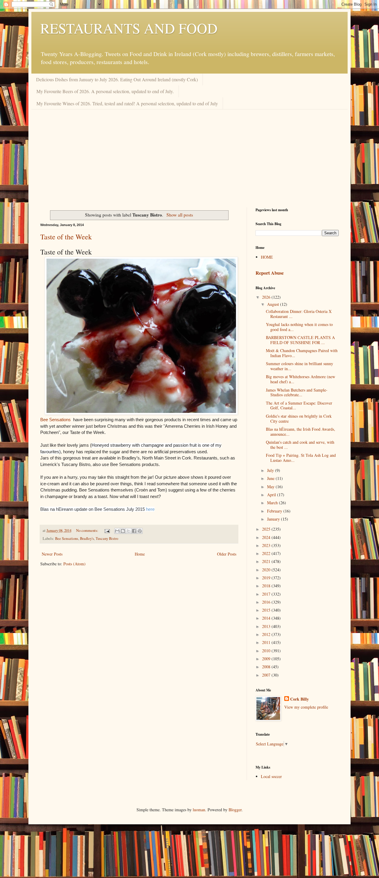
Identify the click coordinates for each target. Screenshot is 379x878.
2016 (267, 602)
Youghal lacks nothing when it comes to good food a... (299, 327)
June (271, 478)
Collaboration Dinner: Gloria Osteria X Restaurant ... (299, 313)
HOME (267, 257)
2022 (267, 553)
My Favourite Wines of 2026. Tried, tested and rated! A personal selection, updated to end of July (127, 103)
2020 (267, 569)
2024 (267, 537)
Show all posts (179, 215)
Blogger (235, 809)
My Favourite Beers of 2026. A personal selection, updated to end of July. (105, 91)
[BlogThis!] (123, 531)
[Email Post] (107, 530)
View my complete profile (306, 707)
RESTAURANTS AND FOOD (129, 27)
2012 (267, 634)
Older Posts (226, 554)
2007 (267, 675)
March (273, 502)
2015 (267, 610)
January (274, 519)
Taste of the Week (66, 236)
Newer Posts (52, 554)
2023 (267, 545)
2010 (267, 650)
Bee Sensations (55, 419)
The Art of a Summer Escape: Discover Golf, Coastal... (299, 405)
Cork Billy (299, 699)
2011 (267, 642)
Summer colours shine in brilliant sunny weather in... (299, 366)
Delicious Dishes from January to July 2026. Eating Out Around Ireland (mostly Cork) (117, 79)
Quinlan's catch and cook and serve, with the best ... (300, 444)
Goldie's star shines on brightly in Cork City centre (299, 418)
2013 (267, 626)
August (273, 304)
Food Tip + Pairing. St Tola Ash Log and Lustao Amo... (301, 457)
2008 (267, 666)
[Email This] (117, 531)
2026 (267, 297)
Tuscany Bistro (107, 538)
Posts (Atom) (74, 564)
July (271, 470)
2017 (267, 594)
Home (140, 554)
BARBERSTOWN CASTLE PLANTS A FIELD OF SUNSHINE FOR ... (300, 340)
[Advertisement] (189, 153)
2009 (267, 658)
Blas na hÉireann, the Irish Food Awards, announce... (300, 431)
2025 (267, 529)
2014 (267, 618)
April (272, 494)
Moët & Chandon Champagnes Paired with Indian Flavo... (302, 353)
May (271, 486)
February (275, 511)
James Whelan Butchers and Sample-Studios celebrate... (296, 392)
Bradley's (87, 538)
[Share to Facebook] (134, 531)
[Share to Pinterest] (140, 531)
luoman (199, 809)
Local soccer (271, 776)
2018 (267, 585)
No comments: (87, 530)
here (150, 509)
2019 (267, 577)
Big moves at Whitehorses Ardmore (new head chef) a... (300, 379)
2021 (267, 561)
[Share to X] (128, 531)
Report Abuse (270, 272)
